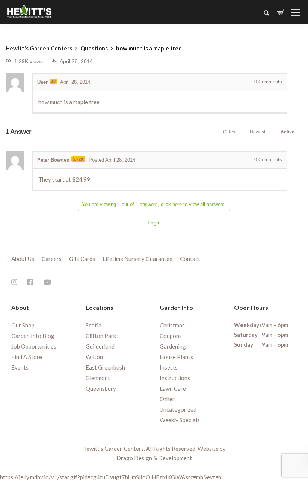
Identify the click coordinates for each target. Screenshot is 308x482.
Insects (169, 367)
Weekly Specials (180, 420)
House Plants (176, 356)
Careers (52, 258)
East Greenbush (105, 367)
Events (20, 367)
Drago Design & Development (154, 458)
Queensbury (101, 388)
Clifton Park (101, 335)
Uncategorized (178, 409)
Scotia (93, 325)
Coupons (171, 335)
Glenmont (98, 377)
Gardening (173, 346)
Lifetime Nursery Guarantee (137, 258)
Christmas (172, 325)
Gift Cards (82, 258)
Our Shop (23, 325)
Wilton (94, 356)
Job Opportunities (33, 346)
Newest (257, 132)
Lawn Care (173, 388)
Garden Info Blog (32, 335)
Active (287, 132)
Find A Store (26, 356)
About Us (22, 258)
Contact (190, 258)
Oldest (229, 132)
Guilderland (100, 346)
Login (154, 223)
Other (167, 399)
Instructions (175, 377)
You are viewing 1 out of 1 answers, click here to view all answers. (154, 204)
